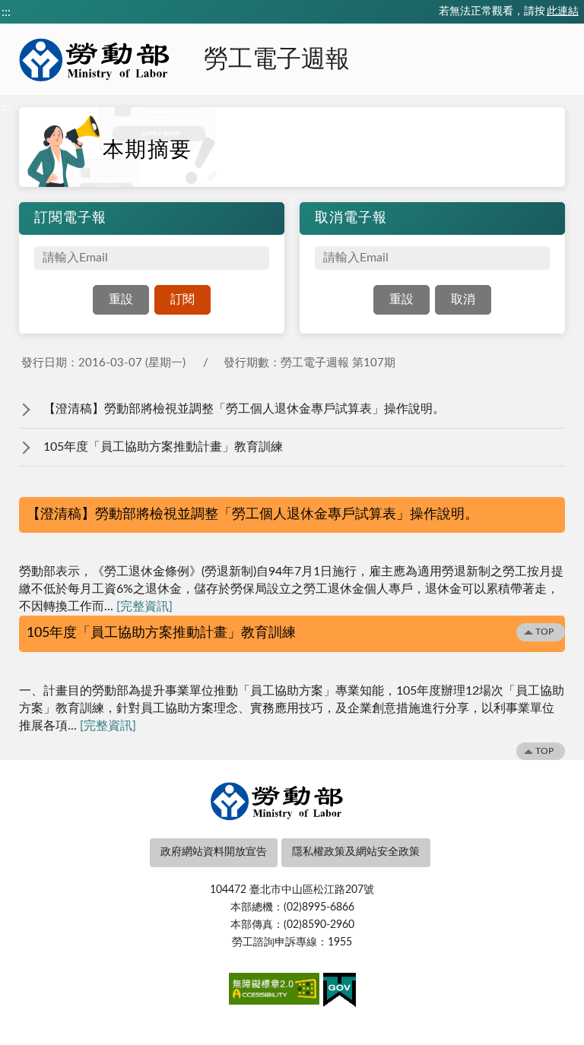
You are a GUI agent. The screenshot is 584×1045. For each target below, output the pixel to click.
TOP (544, 631)
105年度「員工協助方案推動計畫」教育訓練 (163, 447)
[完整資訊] (144, 606)
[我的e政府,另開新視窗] (339, 993)
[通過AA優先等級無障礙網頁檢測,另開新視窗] (274, 992)
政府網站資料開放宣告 (213, 852)
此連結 (563, 11)
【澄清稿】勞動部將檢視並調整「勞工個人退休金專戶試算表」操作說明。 (244, 409)
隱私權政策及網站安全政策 (356, 852)
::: (6, 12)
